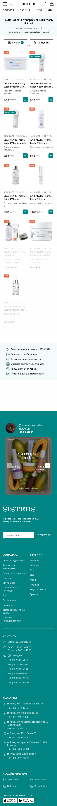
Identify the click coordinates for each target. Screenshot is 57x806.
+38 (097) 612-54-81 (18, 660)
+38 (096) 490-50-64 (18, 682)
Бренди (34, 594)
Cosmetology (40, 786)
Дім (32, 575)
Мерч (33, 580)
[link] (52, 4)
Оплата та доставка (13, 560)
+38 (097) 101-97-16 (17, 728)
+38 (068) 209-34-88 (18, 749)
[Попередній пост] (9, 465)
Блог (5, 595)
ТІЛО (39, 10)
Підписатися (26, 431)
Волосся (34, 560)
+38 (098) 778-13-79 (17, 708)
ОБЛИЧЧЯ (25, 10)
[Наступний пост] (47, 465)
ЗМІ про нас (9, 583)
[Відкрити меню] (5, 4)
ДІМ (50, 10)
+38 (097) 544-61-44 (17, 737)
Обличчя (34, 565)
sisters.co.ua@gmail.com (19, 642)
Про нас (7, 578)
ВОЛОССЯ (8, 10)
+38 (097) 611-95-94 (17, 717)
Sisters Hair (12, 779)
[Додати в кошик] (25, 99)
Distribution (12, 786)
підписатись (45, 535)
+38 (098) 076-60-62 (18, 758)
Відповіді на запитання (15, 573)
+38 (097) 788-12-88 (18, 664)
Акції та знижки (38, 589)
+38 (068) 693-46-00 (18, 673)
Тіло (32, 570)
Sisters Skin (40, 779)
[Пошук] (11, 4)
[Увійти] (45, 4)
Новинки (34, 584)
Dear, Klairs (9, 80)
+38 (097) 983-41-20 (18, 669)
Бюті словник (10, 600)
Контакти (8, 605)
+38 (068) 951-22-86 (18, 678)
